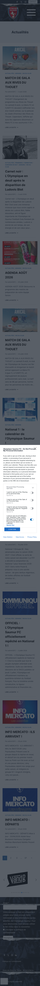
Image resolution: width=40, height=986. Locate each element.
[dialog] (20, 493)
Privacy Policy (32, 537)
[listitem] (20, 487)
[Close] (36, 449)
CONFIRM (12, 529)
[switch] (31, 493)
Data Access (20, 537)
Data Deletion (7, 537)
